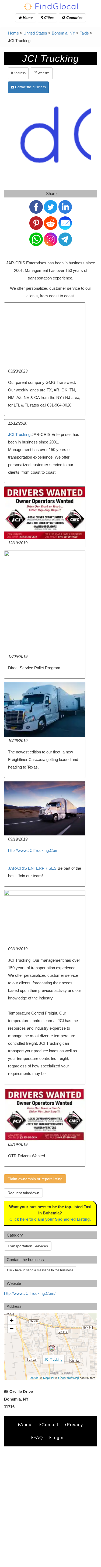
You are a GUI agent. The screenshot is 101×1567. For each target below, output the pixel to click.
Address (19, 73)
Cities (48, 18)
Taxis (84, 33)
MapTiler (48, 1377)
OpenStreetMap (68, 1377)
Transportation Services (28, 1246)
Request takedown (23, 1193)
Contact (49, 1424)
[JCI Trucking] (52, 1348)
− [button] (11, 1328)
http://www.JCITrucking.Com (33, 850)
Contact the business (30, 87)
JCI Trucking (19, 434)
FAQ (38, 1437)
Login (57, 1437)
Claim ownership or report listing (35, 1179)
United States (35, 33)
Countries (73, 18)
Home (27, 18)
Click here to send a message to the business (40, 1270)
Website (43, 73)
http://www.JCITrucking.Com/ (29, 1293)
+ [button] (11, 1320)
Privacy (75, 1424)
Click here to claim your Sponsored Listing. (50, 1219)
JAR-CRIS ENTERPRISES (32, 868)
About (26, 1424)
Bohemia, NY (63, 33)
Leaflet (33, 1377)
